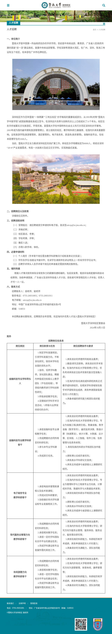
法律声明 (22, 603)
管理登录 (33, 603)
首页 (94, 30)
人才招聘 (102, 30)
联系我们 (10, 603)
